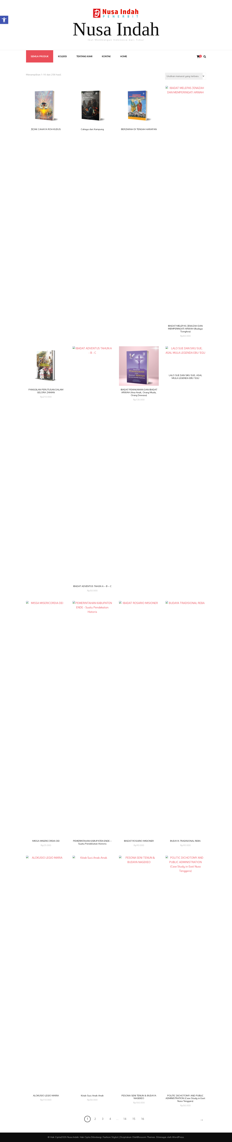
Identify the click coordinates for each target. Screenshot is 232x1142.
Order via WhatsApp (47, 100)
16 (142, 1118)
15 (133, 1118)
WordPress (178, 1137)
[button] (4, 20)
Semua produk (39, 56)
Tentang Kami (84, 56)
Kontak (106, 56)
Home (123, 56)
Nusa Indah (116, 29)
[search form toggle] (204, 56)
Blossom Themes (146, 1137)
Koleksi (62, 56)
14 (124, 1118)
